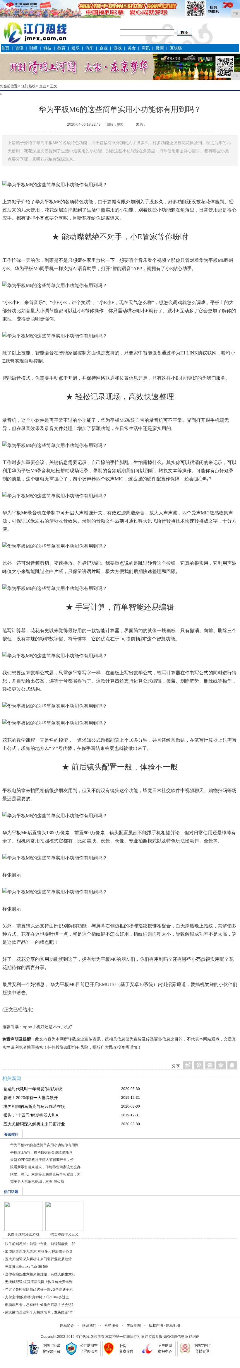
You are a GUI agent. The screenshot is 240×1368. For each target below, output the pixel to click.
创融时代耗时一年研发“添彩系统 (33, 1088)
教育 (61, 48)
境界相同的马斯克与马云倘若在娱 (34, 1106)
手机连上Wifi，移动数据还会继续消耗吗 (41, 1152)
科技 (47, 48)
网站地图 (173, 1325)
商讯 (146, 48)
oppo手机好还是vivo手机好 (47, 1026)
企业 (104, 48)
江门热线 (28, 86)
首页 (5, 48)
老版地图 (134, 1325)
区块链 (176, 48)
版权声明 (156, 1325)
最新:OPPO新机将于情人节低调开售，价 (42, 1160)
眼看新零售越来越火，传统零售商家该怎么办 (45, 1167)
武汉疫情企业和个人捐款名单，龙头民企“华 (39, 1312)
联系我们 (89, 1325)
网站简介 (67, 1325)
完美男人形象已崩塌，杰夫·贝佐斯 (37, 1182)
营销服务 (111, 1325)
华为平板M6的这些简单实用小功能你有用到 (44, 1145)
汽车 (89, 48)
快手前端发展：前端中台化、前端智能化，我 (40, 1244)
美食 (132, 48)
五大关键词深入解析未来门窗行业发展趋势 (38, 1259)
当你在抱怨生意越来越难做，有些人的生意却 (40, 1274)
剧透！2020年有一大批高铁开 (31, 1097)
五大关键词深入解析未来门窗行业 (34, 1124)
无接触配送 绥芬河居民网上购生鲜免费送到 (39, 1282)
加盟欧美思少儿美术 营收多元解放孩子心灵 (39, 1251)
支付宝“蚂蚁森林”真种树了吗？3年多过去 (37, 1297)
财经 (33, 48)
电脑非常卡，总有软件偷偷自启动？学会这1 (39, 1305)
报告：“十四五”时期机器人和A (31, 1115)
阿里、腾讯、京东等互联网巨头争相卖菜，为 (45, 1174)
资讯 (19, 48)
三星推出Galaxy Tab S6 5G (26, 1267)
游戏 (118, 48)
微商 (160, 48)
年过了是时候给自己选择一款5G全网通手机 (39, 1289)
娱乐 (75, 48)
